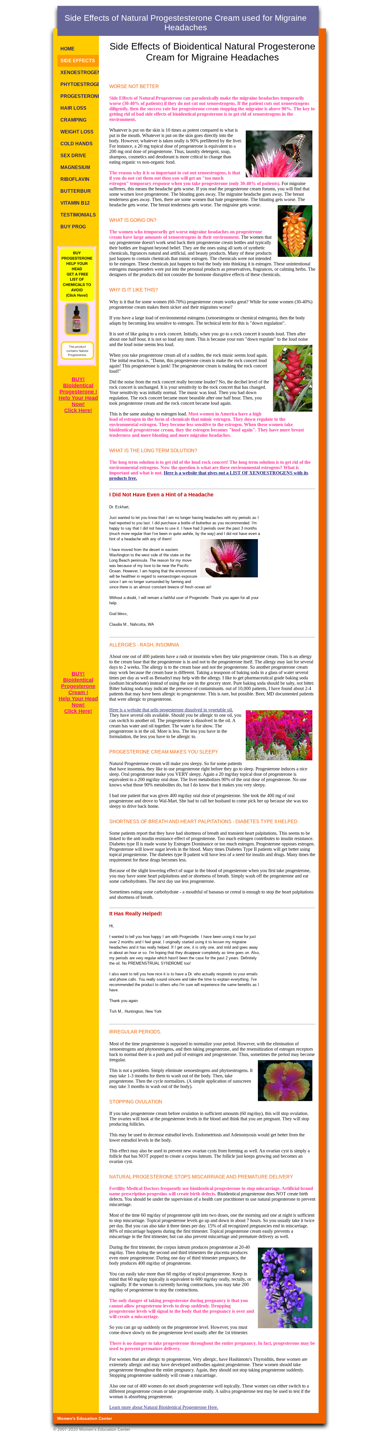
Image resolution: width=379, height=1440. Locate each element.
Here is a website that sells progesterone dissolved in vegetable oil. (171, 709)
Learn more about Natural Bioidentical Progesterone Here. (163, 1407)
